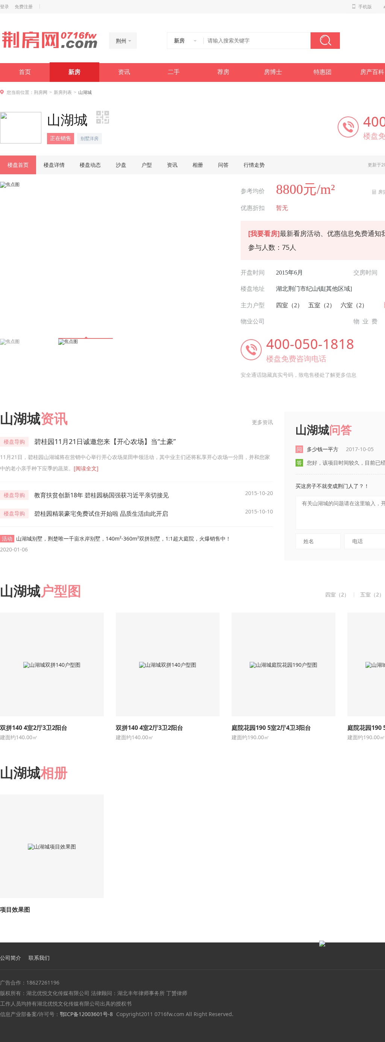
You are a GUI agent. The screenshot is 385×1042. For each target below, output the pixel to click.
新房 (74, 72)
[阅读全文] (86, 468)
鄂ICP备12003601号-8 (86, 1014)
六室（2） (354, 305)
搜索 (325, 40)
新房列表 (63, 92)
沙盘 (121, 164)
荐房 (223, 72)
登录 (4, 6)
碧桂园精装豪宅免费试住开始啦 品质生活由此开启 (101, 513)
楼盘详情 (54, 164)
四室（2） (289, 305)
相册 (197, 164)
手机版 (365, 6)
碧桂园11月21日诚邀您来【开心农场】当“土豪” (105, 441)
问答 (223, 164)
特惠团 (323, 72)
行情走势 (254, 164)
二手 (174, 72)
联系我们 (39, 958)
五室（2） (321, 305)
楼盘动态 (90, 164)
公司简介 (10, 958)
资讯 (124, 72)
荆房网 (40, 92)
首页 (25, 72)
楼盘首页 (18, 164)
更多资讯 (262, 422)
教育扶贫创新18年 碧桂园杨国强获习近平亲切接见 (101, 495)
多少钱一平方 (340, 449)
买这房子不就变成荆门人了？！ (332, 485)
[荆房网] (49, 39)
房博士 (273, 72)
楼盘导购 (14, 441)
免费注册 (24, 6)
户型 (146, 164)
